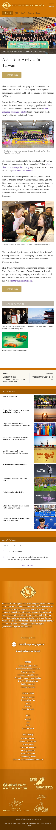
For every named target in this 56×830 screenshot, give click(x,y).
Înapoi (8, 13)
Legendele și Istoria (28, 756)
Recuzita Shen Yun (28, 753)
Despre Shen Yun (28, 700)
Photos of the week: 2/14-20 (42, 378)
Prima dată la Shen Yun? (28, 666)
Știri (16, 13)
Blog (21, 545)
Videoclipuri (28, 693)
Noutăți (28, 719)
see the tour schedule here (21, 280)
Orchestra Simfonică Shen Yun (28, 669)
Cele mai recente (28, 697)
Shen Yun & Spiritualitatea (28, 681)
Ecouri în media (28, 709)
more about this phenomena (23, 170)
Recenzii (28, 706)
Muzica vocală (28, 744)
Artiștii (28, 703)
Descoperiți (28, 734)
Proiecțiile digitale (28, 750)
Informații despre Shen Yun (28, 675)
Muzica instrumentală (28, 741)
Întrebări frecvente (28, 687)
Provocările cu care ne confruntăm (28, 678)
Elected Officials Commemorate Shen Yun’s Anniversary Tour (14, 379)
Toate (6, 545)
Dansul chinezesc (28, 738)
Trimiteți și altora (12, 74)
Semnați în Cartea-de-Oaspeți (28, 651)
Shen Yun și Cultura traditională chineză (28, 759)
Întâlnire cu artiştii (28, 684)
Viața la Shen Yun (28, 672)
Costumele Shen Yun (28, 747)
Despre (28, 662)
